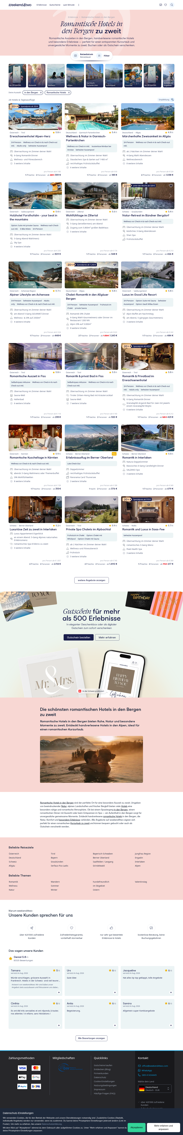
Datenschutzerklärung (52, 1124)
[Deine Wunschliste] (166, 4)
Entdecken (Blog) (102, 1069)
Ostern (96, 889)
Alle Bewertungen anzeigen (91, 1038)
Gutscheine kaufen (103, 1065)
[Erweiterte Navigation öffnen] (79, 5)
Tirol (53, 853)
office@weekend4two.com (155, 1065)
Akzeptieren (137, 1127)
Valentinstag (141, 881)
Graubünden (57, 861)
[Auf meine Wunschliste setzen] (58, 107)
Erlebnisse (42, 4)
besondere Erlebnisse (69, 819)
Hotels (124, 806)
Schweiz (13, 861)
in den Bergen (121, 809)
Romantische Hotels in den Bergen (57, 802)
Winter (54, 889)
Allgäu (12, 865)
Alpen (138, 865)
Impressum (99, 1089)
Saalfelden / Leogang (103, 861)
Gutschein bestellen (78, 637)
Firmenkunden (101, 1073)
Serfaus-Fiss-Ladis (59, 865)
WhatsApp (147, 1070)
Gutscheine (54, 4)
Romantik (13, 881)
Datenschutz (100, 1077)
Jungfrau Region (143, 853)
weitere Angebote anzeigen (91, 580)
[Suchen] (171, 4)
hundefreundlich (101, 881)
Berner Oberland (101, 857)
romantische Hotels (112, 816)
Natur (63, 806)
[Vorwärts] (174, 75)
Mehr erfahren (107, 637)
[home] (20, 5)
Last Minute (68, 4)
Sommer (55, 885)
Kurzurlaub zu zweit (79, 823)
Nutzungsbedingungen (105, 1085)
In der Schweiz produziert (93, 691)
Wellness (13, 885)
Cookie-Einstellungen (104, 1081)
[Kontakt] (161, 4)
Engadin (139, 857)
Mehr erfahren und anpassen (163, 1127)
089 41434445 (149, 1075)
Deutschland (15, 857)
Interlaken (140, 861)
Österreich (14, 853)
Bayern (54, 857)
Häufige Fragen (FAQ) (104, 1093)
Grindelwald (99, 865)
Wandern (55, 881)
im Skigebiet (99, 885)
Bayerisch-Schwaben (103, 853)
